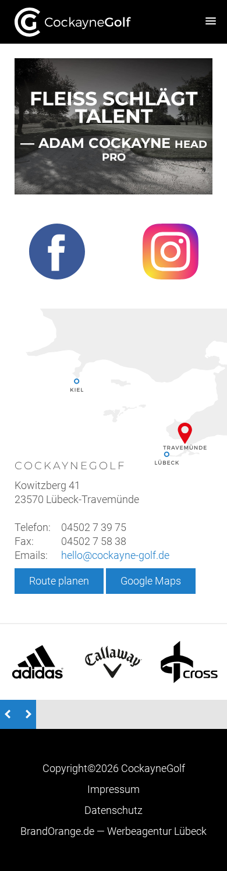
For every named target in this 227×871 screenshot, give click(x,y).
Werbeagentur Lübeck (113, 831)
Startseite (73, 22)
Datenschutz (113, 810)
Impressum (113, 789)
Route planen (59, 581)
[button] (210, 21)
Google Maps (150, 581)
